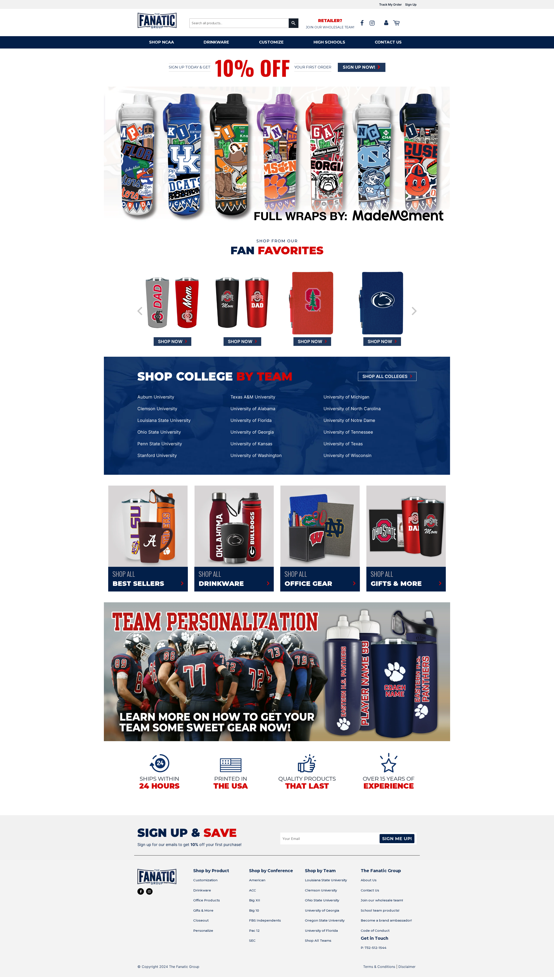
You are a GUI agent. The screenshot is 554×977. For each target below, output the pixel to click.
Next (414, 305)
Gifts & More (203, 904)
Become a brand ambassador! (386, 914)
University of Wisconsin (348, 449)
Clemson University (157, 402)
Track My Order (390, 4)
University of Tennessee (348, 426)
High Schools (329, 42)
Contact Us (370, 884)
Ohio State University (159, 426)
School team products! (380, 904)
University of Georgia (252, 426)
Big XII (254, 894)
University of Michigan (346, 391)
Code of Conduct (375, 925)
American (257, 874)
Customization (205, 874)
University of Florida (251, 414)
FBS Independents (265, 914)
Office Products (206, 894)
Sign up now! (359, 67)
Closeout (201, 914)
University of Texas (343, 438)
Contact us (388, 42)
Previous (139, 305)
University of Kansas (251, 438)
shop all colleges (385, 370)
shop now (171, 335)
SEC (252, 935)
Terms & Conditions (379, 961)
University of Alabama (252, 402)
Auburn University (155, 391)
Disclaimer (407, 961)
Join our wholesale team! (382, 894)
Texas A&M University (252, 391)
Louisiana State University (164, 414)
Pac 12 (254, 925)
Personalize (203, 925)
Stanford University (157, 449)
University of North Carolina (352, 402)
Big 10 (254, 904)
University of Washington (256, 449)
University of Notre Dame (349, 414)
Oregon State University (325, 914)
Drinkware (216, 42)
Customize (271, 42)
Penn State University (159, 438)
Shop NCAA (161, 42)
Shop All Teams (318, 935)
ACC (252, 884)
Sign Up (411, 4)
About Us (369, 874)
